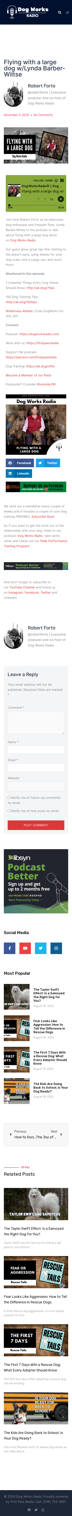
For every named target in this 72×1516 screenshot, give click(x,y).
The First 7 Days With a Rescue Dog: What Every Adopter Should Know (50, 1058)
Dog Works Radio (23, 240)
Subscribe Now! (42, 516)
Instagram (15, 592)
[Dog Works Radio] (27, 12)
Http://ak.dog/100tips (21, 302)
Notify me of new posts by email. (35, 811)
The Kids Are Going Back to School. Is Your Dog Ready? (50, 1087)
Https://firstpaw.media (42, 343)
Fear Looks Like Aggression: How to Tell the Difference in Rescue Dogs (49, 1026)
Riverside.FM (46, 384)
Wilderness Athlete (19, 311)
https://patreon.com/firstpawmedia (31, 357)
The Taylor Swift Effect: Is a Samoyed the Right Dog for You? (49, 995)
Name (13, 742)
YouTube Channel (22, 587)
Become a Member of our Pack (28, 375)
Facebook (32, 592)
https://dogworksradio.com (39, 334)
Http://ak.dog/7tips (40, 288)
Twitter (46, 592)
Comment (16, 707)
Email (13, 760)
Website (13, 778)
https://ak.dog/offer (40, 366)
